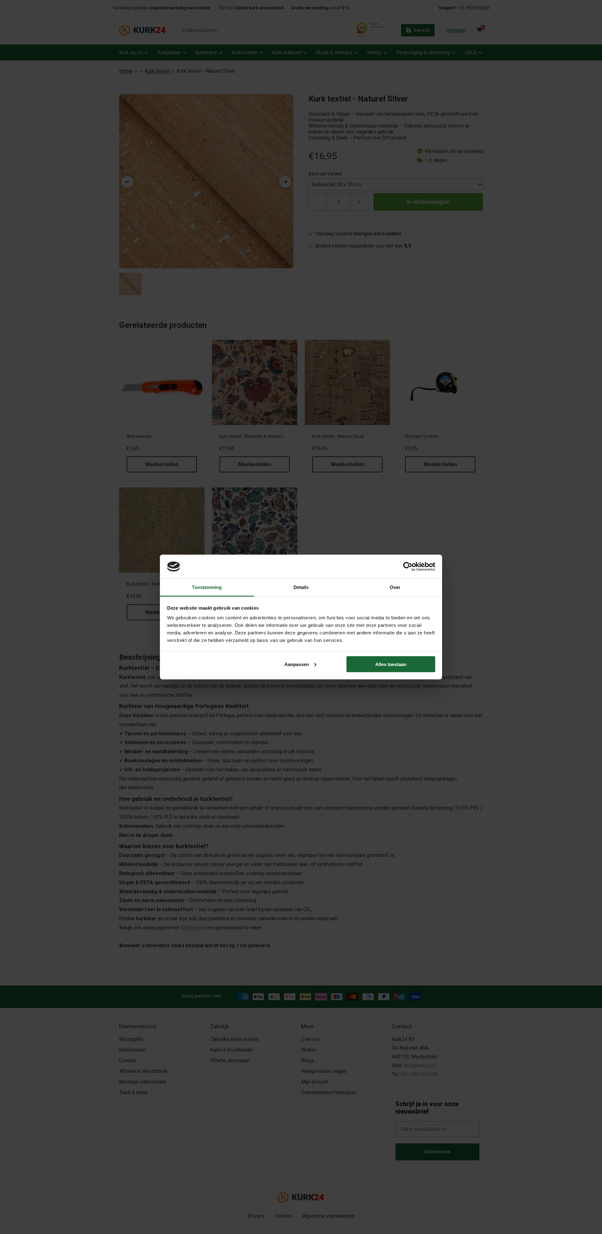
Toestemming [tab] (207, 587)
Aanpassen (296, 664)
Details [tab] (301, 587)
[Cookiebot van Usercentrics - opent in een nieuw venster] (407, 566)
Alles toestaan (390, 664)
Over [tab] (395, 587)
